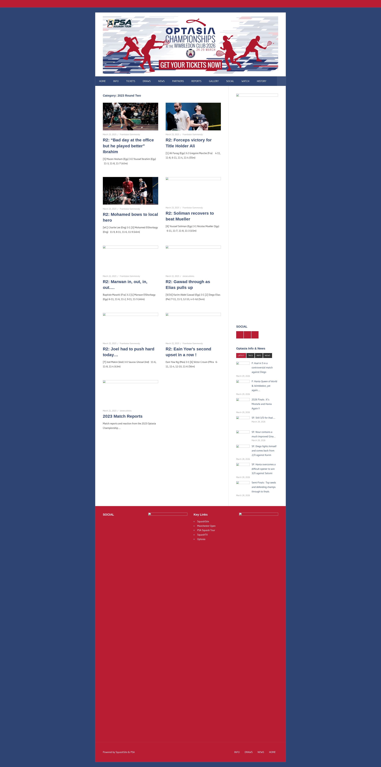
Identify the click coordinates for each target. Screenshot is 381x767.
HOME (102, 81)
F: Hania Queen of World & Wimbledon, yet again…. (264, 386)
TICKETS (130, 81)
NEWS (161, 81)
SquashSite (203, 521)
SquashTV (202, 534)
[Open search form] (281, 81)
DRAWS (147, 81)
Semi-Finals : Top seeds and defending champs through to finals (264, 487)
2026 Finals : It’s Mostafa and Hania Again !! (262, 404)
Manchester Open (206, 525)
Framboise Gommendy (130, 134)
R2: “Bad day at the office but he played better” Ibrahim (128, 146)
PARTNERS (178, 81)
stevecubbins (188, 276)
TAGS (250, 355)
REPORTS (196, 81)
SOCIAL (230, 81)
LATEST (241, 355)
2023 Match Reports (123, 416)
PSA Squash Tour (206, 530)
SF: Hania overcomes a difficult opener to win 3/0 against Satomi (264, 469)
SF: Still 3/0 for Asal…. (263, 417)
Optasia (201, 539)
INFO (116, 81)
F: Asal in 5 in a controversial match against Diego (262, 368)
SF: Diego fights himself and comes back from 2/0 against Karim (264, 451)
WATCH (245, 81)
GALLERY (214, 81)
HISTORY (261, 81)
